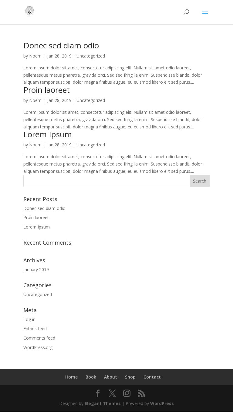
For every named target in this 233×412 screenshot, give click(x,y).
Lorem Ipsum (47, 134)
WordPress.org (37, 347)
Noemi (35, 56)
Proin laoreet (46, 89)
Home (71, 377)
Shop (130, 377)
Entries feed (35, 328)
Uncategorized (90, 56)
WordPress (162, 403)
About (110, 377)
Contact (152, 377)
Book (91, 377)
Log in (29, 319)
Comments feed (39, 338)
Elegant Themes (103, 403)
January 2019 (36, 269)
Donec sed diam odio (61, 45)
